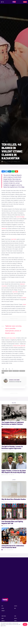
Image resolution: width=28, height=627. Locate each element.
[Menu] (1, 2)
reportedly (13, 239)
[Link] (14, 2)
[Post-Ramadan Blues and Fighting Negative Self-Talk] (14, 515)
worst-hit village (20, 216)
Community (3, 610)
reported (4, 228)
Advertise (3, 620)
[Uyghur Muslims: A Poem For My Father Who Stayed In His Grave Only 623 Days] (14, 464)
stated (24, 304)
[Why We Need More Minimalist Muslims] (14, 491)
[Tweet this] (6, 171)
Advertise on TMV (14, 318)
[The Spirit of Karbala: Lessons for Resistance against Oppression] (14, 440)
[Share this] (3, 171)
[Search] (3, 2)
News (15, 608)
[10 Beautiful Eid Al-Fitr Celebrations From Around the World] (14, 539)
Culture (3, 608)
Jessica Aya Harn (7, 161)
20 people (23, 297)
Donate (3, 618)
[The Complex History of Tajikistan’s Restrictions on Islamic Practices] (14, 415)
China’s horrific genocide (19, 345)
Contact (15, 620)
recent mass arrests (11, 338)
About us (15, 618)
